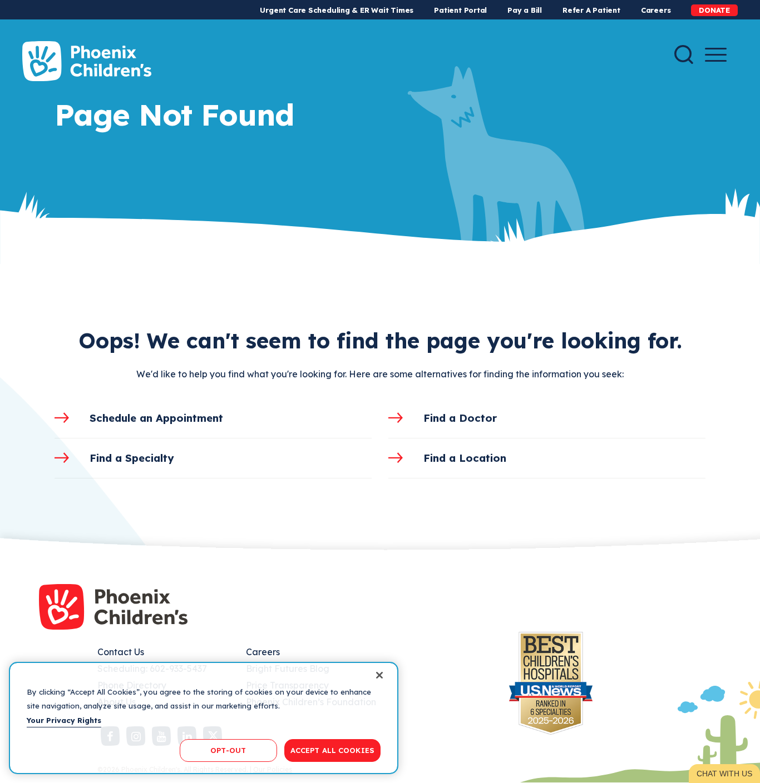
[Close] (379, 675)
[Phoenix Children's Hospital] (86, 61)
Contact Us (120, 651)
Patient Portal (460, 10)
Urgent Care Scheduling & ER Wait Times (336, 10)
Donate (714, 10)
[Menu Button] (716, 55)
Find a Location (464, 458)
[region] (203, 718)
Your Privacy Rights (64, 720)
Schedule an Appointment (156, 418)
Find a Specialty (132, 458)
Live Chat (724, 773)
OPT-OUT (228, 749)
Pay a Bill (524, 10)
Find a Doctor (460, 418)
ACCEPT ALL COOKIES (332, 749)
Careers (655, 10)
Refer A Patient (591, 10)
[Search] (684, 54)
